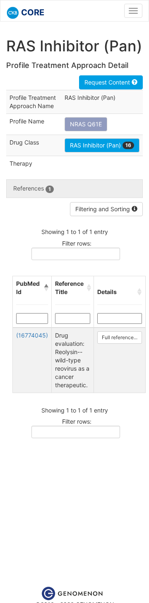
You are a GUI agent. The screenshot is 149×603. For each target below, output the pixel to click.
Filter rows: (76, 243)
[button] (46, 288)
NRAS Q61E (86, 124)
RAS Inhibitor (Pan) (100, 145)
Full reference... (119, 337)
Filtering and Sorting (103, 208)
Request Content (108, 82)
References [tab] (32, 188)
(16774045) (32, 335)
